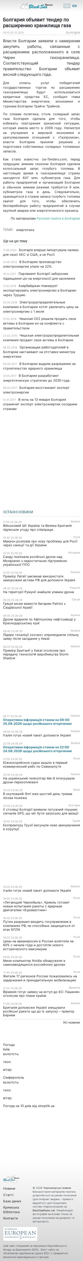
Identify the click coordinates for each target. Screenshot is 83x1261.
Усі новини (71, 1022)
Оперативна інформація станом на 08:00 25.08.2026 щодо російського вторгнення (37, 722)
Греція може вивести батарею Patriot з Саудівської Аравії (34, 605)
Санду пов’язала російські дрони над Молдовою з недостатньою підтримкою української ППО (35, 560)
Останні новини (18, 512)
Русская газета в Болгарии (58, 218)
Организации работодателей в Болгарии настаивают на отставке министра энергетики (39, 351)
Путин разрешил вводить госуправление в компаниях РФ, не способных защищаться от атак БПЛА (39, 925)
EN (74, 6)
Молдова (74, 552)
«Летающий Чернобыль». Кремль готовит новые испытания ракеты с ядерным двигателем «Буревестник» (36, 906)
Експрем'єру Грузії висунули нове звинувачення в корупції (41, 827)
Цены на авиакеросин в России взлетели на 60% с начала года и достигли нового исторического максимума (38, 945)
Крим (76, 789)
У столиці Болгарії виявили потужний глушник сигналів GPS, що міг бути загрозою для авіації (40, 811)
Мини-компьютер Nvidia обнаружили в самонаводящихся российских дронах (34, 962)
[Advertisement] (41, 459)
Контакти (10, 1218)
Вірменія (74, 987)
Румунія (75, 587)
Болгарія (73, 32)
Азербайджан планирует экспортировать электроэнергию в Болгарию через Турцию (39, 290)
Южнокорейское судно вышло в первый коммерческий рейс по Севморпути (35, 764)
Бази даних (12, 1201)
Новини (9, 1188)
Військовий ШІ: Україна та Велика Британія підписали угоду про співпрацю (37, 527)
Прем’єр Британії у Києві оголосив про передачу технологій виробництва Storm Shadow (35, 654)
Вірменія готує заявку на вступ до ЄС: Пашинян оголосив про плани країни (41, 994)
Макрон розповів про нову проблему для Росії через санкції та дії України (40, 543)
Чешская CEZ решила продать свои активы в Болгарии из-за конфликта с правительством (39, 323)
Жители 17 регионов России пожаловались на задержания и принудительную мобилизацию (40, 978)
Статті (8, 1195)
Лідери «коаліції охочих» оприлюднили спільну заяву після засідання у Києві (41, 637)
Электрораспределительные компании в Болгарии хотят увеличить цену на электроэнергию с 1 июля (40, 306)
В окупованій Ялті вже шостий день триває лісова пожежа (38, 796)
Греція (76, 599)
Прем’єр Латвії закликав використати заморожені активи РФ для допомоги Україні (39, 578)
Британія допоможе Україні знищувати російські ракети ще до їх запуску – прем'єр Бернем (38, 1011)
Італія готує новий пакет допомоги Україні (37, 735)
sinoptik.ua (46, 1106)
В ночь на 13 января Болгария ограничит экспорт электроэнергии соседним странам (40, 404)
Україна (75, 521)
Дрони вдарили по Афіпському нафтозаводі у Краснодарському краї (39, 621)
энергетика (25, 230)
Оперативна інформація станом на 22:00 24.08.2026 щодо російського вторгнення (37, 749)
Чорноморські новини (57, 1187)
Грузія (76, 820)
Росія (76, 537)
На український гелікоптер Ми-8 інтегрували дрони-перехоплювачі (39, 780)
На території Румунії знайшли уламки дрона (38, 592)
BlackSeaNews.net (44, 1210)
